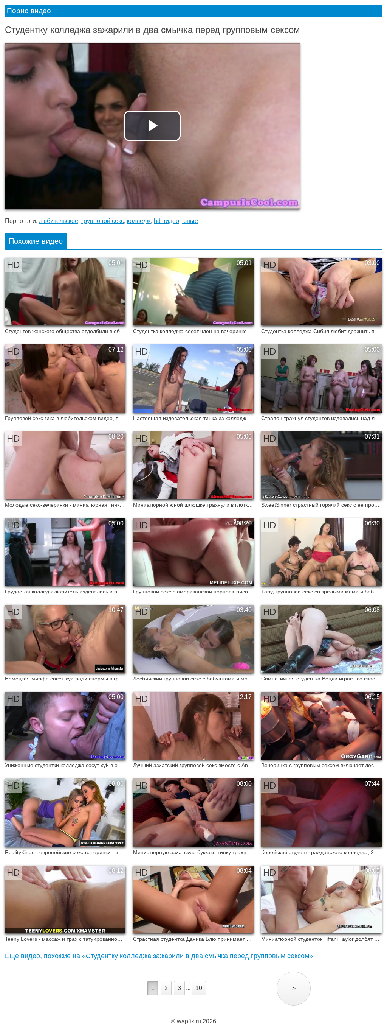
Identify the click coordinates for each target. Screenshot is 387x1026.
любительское (58, 221)
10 (198, 988)
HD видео (166, 221)
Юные (190, 221)
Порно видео (29, 11)
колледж (139, 221)
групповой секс (102, 221)
